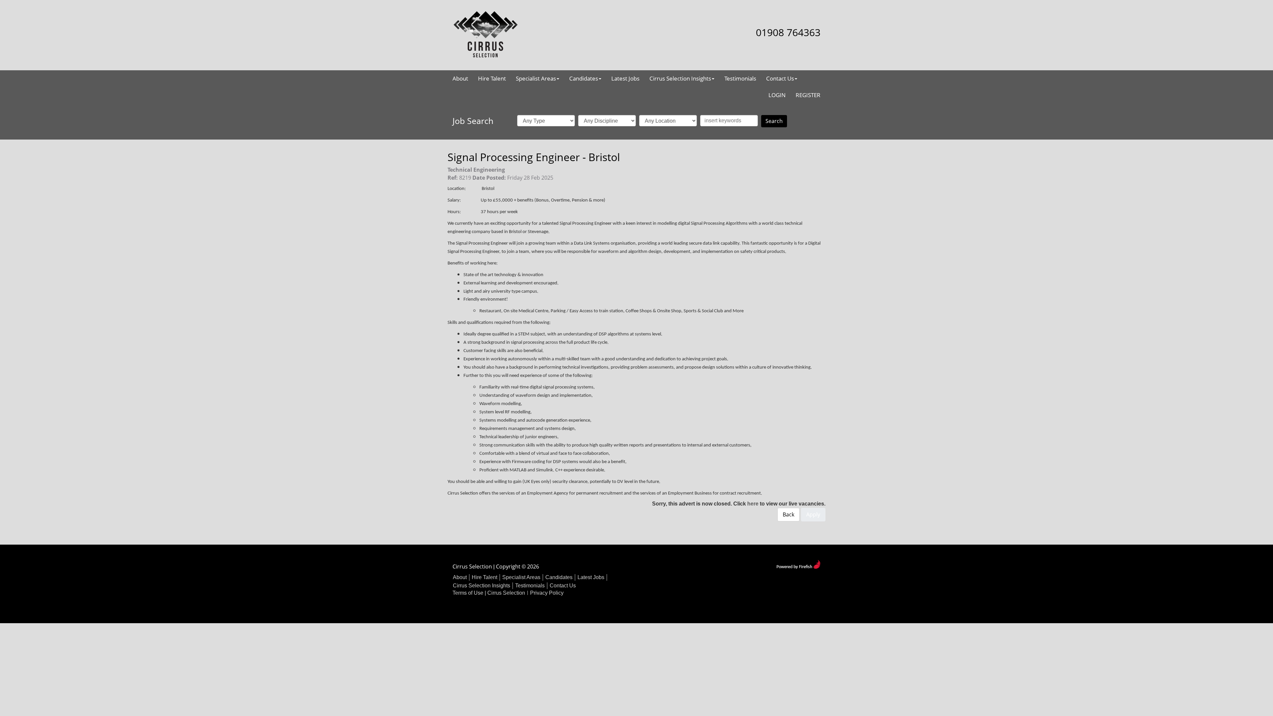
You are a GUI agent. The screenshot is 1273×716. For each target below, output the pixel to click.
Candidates (583, 78)
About (460, 78)
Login (777, 95)
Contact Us (780, 78)
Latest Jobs (625, 78)
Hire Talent (492, 78)
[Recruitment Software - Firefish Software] (798, 564)
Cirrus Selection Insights (680, 78)
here (752, 504)
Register (808, 95)
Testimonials (740, 78)
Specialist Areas (536, 78)
